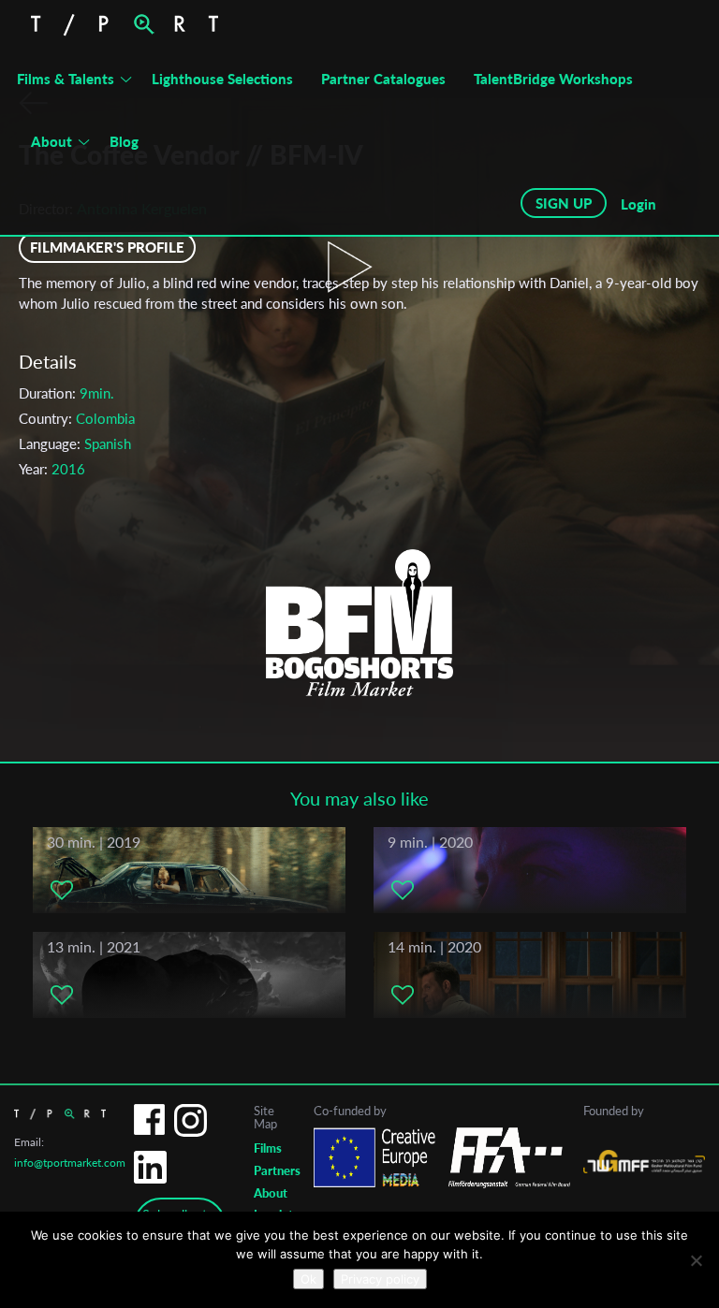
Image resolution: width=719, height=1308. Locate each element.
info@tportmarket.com (69, 1162)
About (51, 141)
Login (638, 204)
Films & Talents (65, 78)
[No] (695, 1260)
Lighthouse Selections (222, 78)
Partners (277, 1170)
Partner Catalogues (383, 78)
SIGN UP (564, 203)
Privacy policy (380, 1279)
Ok (308, 1279)
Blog (124, 141)
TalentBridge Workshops (553, 78)
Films (268, 1148)
